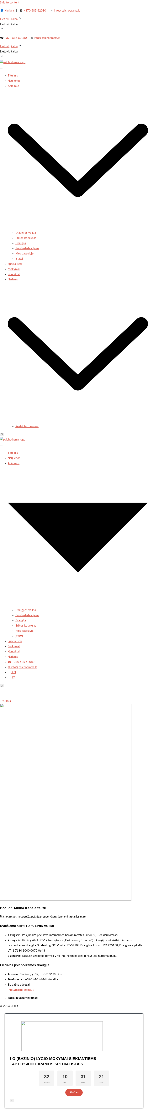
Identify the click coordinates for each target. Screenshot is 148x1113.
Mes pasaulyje (24, 253)
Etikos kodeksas (25, 238)
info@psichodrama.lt (67, 10)
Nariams (9, 10)
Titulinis (13, 75)
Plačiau (74, 1092)
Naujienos (14, 80)
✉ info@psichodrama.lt (22, 667)
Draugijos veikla (25, 232)
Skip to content (9, 2)
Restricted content (27, 426)
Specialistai (15, 264)
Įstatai (19, 258)
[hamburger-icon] (1, 68)
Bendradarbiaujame (27, 248)
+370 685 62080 (35, 10)
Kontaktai (14, 274)
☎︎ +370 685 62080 (21, 662)
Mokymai (14, 269)
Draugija (20, 243)
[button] (74, 24)
